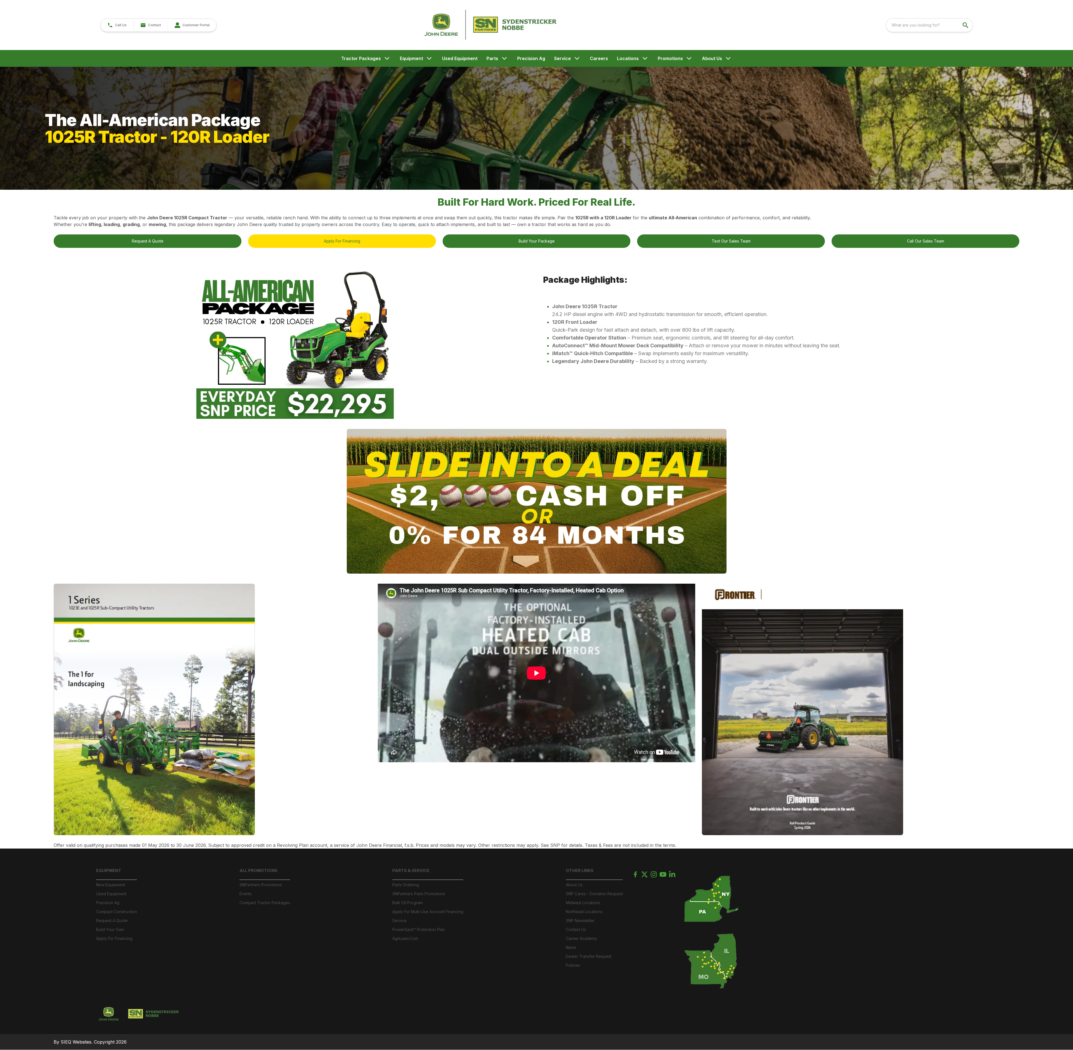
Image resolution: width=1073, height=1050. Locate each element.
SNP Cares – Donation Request (594, 893)
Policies (573, 965)
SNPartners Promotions (260, 884)
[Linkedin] (672, 874)
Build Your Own (110, 929)
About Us (712, 58)
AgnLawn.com (405, 938)
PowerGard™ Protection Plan (418, 929)
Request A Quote (147, 241)
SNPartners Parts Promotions (418, 893)
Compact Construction (116, 911)
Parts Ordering (405, 884)
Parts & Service (410, 870)
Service (562, 58)
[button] (117, 25)
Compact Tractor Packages (264, 902)
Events (245, 893)
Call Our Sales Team (925, 241)
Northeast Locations (584, 911)
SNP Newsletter (580, 920)
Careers (599, 58)
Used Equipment (460, 58)
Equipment (411, 58)
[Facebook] (635, 874)
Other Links (580, 870)
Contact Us (576, 929)
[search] (966, 25)
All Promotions (258, 870)
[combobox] (929, 25)
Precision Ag (531, 58)
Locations (628, 58)
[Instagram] (653, 874)
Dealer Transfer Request (588, 956)
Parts (492, 58)
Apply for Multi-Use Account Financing (427, 911)
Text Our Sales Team (731, 241)
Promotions (670, 58)
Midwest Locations (583, 902)
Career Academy (581, 938)
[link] (192, 25)
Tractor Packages (361, 58)
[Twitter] (644, 874)
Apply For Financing (342, 241)
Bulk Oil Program (407, 902)
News (571, 947)
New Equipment (110, 884)
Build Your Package (537, 241)
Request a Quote (112, 920)
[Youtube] (662, 874)
